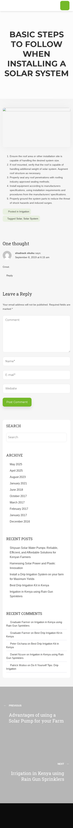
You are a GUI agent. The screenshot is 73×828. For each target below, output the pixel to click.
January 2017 (18, 515)
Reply (9, 275)
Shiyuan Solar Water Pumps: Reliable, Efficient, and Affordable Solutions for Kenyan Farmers (34, 552)
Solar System (30, 218)
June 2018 (16, 489)
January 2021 (18, 483)
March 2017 (17, 502)
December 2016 (20, 521)
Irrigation (24, 211)
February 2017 (19, 508)
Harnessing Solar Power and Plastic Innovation (32, 565)
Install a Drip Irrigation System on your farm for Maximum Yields (37, 576)
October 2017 (18, 496)
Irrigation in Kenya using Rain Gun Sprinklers (31, 594)
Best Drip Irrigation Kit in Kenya (29, 585)
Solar (19, 218)
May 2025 (16, 464)
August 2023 (18, 476)
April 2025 (16, 470)
